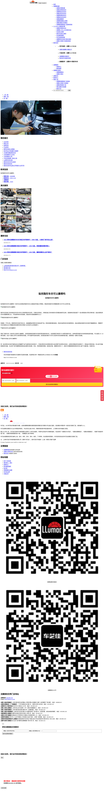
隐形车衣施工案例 (61, 33)
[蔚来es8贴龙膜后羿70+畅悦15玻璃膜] (23, 196)
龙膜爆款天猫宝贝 (64, 56)
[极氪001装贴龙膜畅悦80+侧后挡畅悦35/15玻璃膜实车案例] (8, 214)
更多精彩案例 (7, 466)
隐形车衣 (6, 453)
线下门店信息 (7, 461)
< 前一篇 (6, 94)
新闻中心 (55, 77)
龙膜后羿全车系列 (61, 13)
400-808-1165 (7, 267)
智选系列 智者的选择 (65, 58)
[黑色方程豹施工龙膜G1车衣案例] (8, 196)
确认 (2, 410)
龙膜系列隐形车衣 (61, 28)
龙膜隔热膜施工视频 (61, 20)
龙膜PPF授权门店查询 (62, 83)
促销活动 (6, 145)
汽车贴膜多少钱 (8, 156)
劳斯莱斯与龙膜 (8, 470)
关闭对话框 (3, 788)
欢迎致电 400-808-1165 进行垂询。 (13, 783)
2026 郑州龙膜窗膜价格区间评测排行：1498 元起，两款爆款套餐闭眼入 (27, 246)
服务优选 (55, 42)
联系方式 (58, 88)
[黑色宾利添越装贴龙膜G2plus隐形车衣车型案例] (23, 205)
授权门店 (55, 79)
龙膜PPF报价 (59, 74)
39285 (8, 181)
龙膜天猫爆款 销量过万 (65, 49)
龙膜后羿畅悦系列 (61, 10)
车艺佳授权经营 (60, 37)
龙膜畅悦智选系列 (61, 15)
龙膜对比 (55, 75)
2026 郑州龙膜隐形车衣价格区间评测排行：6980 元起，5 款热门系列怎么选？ (29, 240)
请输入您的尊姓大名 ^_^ (35, 731)
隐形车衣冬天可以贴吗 (10, 162)
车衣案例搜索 (60, 35)
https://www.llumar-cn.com (10, 270)
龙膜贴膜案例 (60, 19)
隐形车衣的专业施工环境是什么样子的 (14, 165)
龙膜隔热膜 (56, 6)
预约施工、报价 (8, 462)
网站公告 (6, 143)
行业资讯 (6, 147)
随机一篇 (6, 96)
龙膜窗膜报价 (60, 72)
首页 (54, 4)
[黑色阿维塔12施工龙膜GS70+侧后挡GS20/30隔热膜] (23, 232)
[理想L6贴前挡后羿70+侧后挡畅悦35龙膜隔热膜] (23, 223)
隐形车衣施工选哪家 (9, 149)
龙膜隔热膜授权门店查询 (63, 81)
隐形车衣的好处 (8, 163)
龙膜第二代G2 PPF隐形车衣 (63, 30)
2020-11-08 (10, 178)
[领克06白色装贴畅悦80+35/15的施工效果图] (23, 214)
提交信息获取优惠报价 (8, 733)
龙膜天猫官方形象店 (61, 22)
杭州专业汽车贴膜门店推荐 (11, 151)
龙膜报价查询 (57, 70)
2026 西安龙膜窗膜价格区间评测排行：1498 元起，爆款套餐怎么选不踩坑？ (28, 252)
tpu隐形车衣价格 (8, 160)
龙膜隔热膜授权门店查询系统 (64, 24)
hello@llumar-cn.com (9, 699)
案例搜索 (58, 68)
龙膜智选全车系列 (61, 17)
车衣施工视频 (60, 31)
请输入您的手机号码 (8, 731)
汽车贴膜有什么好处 (9, 154)
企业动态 (6, 141)
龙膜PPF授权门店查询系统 (63, 41)
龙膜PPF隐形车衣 (8, 451)
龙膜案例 (55, 64)
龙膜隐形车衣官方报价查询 (63, 39)
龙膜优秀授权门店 (61, 85)
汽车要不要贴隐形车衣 (10, 152)
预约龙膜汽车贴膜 (61, 86)
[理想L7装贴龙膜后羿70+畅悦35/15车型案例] (8, 205)
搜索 (69, 90)
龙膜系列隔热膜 (60, 8)
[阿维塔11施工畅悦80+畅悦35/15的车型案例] (8, 223)
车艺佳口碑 (7, 472)
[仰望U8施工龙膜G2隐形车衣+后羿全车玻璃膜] (8, 232)
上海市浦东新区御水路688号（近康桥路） (15, 265)
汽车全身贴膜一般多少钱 (10, 158)
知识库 (5, 468)
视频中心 (58, 66)
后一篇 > (6, 98)
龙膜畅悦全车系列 (61, 11)
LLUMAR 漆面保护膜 (59, 26)
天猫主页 (6, 473)
